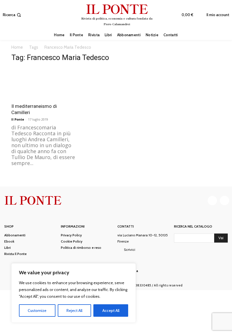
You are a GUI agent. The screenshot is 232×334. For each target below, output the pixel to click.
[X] (224, 200)
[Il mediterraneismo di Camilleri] (43, 84)
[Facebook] (212, 200)
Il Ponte (17, 119)
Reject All (74, 310)
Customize (37, 310)
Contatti (125, 226)
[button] (12, 14)
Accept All (110, 310)
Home (17, 47)
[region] (73, 293)
